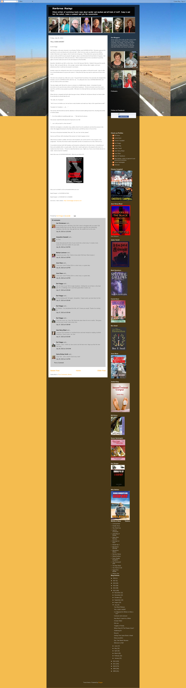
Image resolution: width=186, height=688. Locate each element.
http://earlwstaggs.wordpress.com (72, 200)
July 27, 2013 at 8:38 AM (63, 324)
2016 (114, 583)
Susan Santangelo (119, 162)
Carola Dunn (117, 138)
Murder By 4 (115, 544)
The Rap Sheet (116, 565)
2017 (114, 580)
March (116, 653)
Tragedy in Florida (119, 625)
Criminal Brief (116, 523)
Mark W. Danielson (119, 156)
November (118, 595)
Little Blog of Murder (116, 534)
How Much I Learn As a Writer (122, 618)
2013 (114, 590)
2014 (114, 588)
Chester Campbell (119, 140)
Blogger (100, 682)
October (117, 597)
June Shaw (59, 263)
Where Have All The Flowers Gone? (124, 628)
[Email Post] (74, 216)
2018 (114, 578)
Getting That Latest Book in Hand (123, 635)
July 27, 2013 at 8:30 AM (63, 300)
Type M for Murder (115, 570)
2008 (114, 671)
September (118, 600)
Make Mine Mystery (115, 538)
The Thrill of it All (117, 568)
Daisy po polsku (118, 638)
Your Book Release (119, 607)
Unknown (117, 165)
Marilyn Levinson (61, 252)
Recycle (116, 633)
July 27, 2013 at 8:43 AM (63, 336)
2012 (114, 661)
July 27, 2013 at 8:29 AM (63, 290)
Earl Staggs (59, 283)
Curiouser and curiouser (120, 616)
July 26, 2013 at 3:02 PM (63, 247)
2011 (114, 663)
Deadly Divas (116, 526)
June (116, 646)
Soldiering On (118, 630)
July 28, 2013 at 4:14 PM (63, 359)
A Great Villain (118, 621)
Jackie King (117, 145)
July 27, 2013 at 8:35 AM (63, 312)
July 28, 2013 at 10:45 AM (63, 348)
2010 (114, 666)
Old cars (116, 623)
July (116, 605)
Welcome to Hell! (119, 643)
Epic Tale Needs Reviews (121, 640)
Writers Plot (115, 573)
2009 (114, 668)
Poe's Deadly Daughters (116, 559)
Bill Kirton (117, 135)
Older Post (101, 371)
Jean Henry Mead (61, 330)
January (117, 658)
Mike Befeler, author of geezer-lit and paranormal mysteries (124, 159)
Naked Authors (116, 556)
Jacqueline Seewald (62, 237)
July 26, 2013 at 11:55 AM (63, 231)
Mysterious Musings (115, 547)
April (116, 651)
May (116, 648)
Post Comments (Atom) (64, 374)
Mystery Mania (116, 554)
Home (78, 371)
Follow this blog (123, 116)
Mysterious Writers (115, 551)
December (118, 592)
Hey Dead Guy (116, 528)
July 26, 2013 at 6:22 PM (63, 267)
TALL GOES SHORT (120, 609)
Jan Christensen (61, 223)
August (117, 602)
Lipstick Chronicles (115, 530)
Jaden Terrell (118, 148)
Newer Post (54, 371)
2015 (114, 585)
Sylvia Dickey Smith (62, 354)
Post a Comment (59, 362)
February (117, 655)
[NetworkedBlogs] (123, 113)
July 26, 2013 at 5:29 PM (63, 257)
